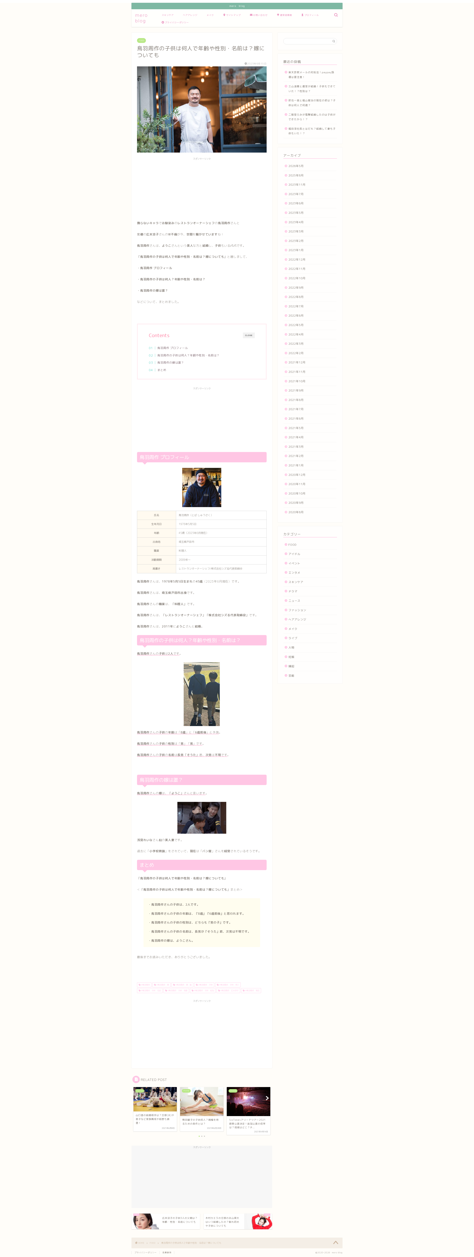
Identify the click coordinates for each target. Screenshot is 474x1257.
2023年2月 (296, 241)
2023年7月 (296, 194)
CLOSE (249, 335)
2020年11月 (297, 484)
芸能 (291, 676)
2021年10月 (297, 381)
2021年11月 (297, 372)
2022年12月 (297, 259)
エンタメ (294, 573)
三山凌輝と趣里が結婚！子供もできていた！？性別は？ (312, 89)
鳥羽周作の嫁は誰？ (170, 363)
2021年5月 (296, 428)
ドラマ (292, 591)
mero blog (141, 17)
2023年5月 (296, 213)
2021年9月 (296, 390)
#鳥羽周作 (145, 984)
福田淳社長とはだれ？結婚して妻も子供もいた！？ (312, 131)
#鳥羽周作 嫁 (162, 984)
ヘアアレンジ (190, 15)
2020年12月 (297, 475)
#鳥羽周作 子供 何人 (229, 984)
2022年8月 (296, 297)
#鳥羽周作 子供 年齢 (177, 990)
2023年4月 (296, 222)
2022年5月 (296, 325)
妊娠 (291, 657)
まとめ (161, 370)
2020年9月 (296, 503)
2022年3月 (296, 344)
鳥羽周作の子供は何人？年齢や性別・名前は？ (188, 355)
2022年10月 (297, 278)
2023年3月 (296, 231)
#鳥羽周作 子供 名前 (151, 990)
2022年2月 (296, 353)
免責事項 (166, 1252)
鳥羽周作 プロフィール (172, 348)
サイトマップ (233, 15)
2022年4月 (296, 334)
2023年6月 (296, 203)
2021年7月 (296, 409)
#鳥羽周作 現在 (252, 990)
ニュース (294, 601)
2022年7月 (296, 306)
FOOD (141, 40)
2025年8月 (296, 175)
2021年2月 (296, 456)
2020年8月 (296, 512)
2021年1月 (296, 465)
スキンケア (168, 15)
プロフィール (311, 15)
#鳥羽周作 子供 (205, 984)
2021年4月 (296, 437)
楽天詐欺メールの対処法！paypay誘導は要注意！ (311, 74)
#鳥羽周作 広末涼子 (229, 990)
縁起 (291, 666)
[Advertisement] (202, 188)
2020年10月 (297, 493)
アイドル (294, 554)
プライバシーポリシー (177, 22)
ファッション (297, 610)
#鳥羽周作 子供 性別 (203, 990)
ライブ (292, 638)
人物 (291, 647)
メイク (210, 15)
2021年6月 (296, 419)
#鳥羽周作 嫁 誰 (183, 984)
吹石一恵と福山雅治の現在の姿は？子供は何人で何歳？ (312, 103)
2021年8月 (296, 400)
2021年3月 (296, 447)
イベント (294, 563)
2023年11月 (297, 185)
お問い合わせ (260, 15)
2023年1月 (296, 250)
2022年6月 (296, 316)
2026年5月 (296, 166)
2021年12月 (297, 362)
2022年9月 (296, 288)
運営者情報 (286, 15)
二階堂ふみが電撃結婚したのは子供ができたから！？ (312, 117)
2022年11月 (297, 269)
